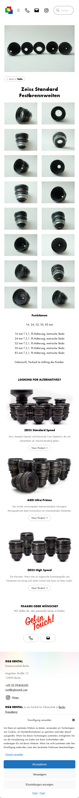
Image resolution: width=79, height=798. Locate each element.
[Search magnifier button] (57, 10)
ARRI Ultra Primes (39, 500)
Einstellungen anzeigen (39, 784)
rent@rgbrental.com (16, 690)
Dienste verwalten (14, 754)
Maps (15, 697)
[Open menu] (18, 10)
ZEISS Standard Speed (39, 430)
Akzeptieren (39, 764)
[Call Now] (31, 638)
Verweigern (39, 774)
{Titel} (35, 793)
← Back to (15, 79)
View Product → (39, 447)
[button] (73, 720)
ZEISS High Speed (39, 570)
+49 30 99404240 (16, 685)
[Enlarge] (32, 107)
